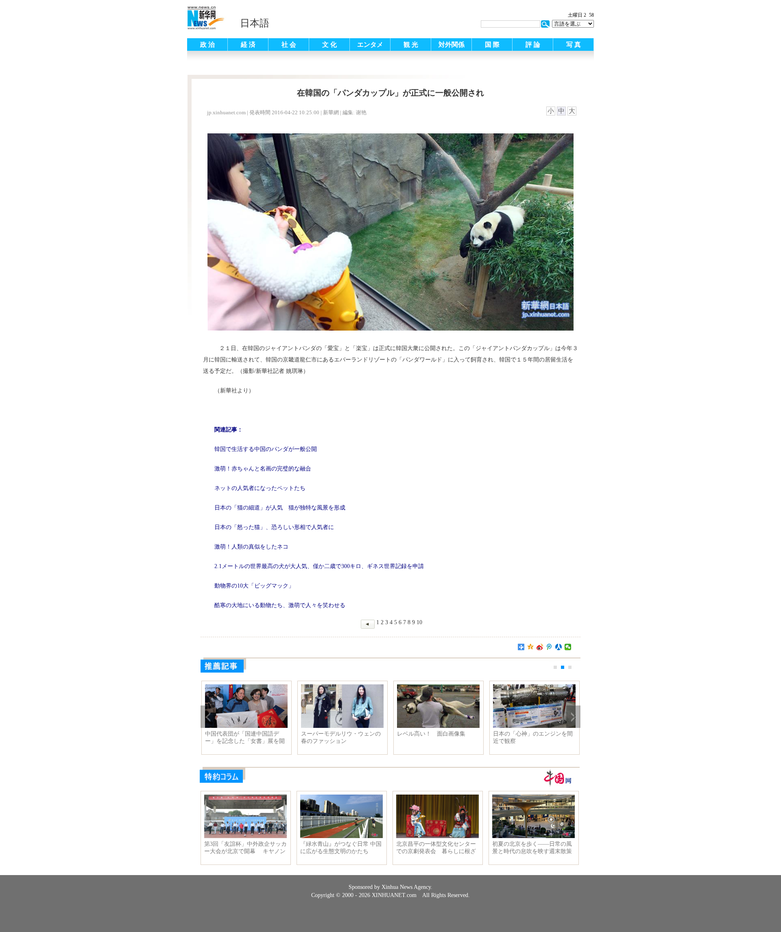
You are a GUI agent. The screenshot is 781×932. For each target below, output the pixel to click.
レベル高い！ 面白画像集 (431, 734)
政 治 (207, 44)
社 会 (288, 44)
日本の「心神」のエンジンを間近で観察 (533, 737)
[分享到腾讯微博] (549, 647)
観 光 (411, 44)
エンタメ (370, 44)
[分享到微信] (568, 647)
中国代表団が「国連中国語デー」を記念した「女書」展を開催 (245, 738)
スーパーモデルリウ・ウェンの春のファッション (341, 737)
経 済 (248, 44)
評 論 (533, 44)
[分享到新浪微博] (540, 647)
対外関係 (451, 44)
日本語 (254, 23)
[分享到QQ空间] (530, 647)
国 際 (492, 44)
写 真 (573, 44)
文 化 (329, 44)
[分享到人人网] (558, 647)
